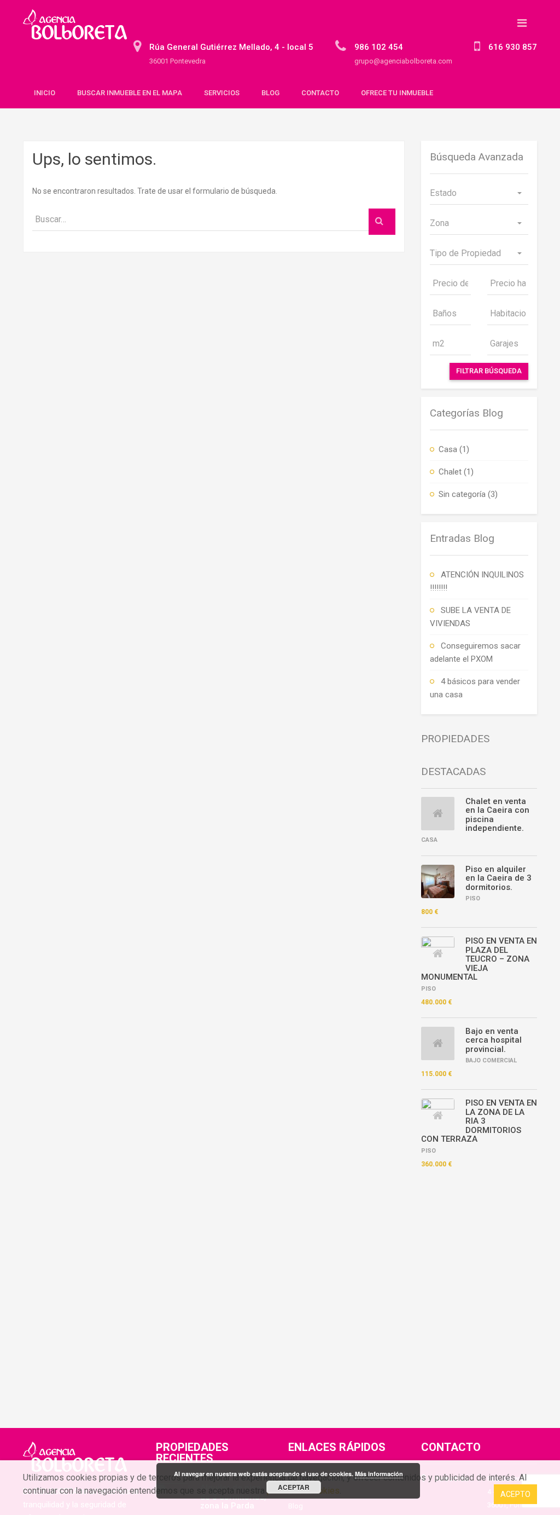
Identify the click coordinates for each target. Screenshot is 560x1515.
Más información (379, 1474)
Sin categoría (462, 494)
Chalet (450, 472)
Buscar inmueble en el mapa (129, 93)
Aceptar (294, 1487)
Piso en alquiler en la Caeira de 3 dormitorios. (498, 878)
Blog (270, 93)
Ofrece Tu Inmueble (397, 93)
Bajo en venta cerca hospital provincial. (493, 1040)
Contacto (320, 93)
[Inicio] (79, 29)
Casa (448, 449)
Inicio (44, 93)
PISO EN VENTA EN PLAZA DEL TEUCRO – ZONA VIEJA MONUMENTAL (479, 959)
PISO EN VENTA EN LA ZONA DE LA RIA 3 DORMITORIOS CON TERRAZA (479, 1121)
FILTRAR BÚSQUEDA (489, 371)
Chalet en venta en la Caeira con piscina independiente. (497, 815)
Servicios (222, 93)
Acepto (515, 1494)
